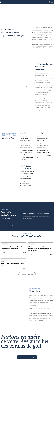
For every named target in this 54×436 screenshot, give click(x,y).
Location (5, 243)
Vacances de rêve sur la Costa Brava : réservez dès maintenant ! (13, 247)
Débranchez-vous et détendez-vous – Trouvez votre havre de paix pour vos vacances (40, 248)
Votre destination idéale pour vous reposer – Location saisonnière (12, 264)
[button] (7, 224)
